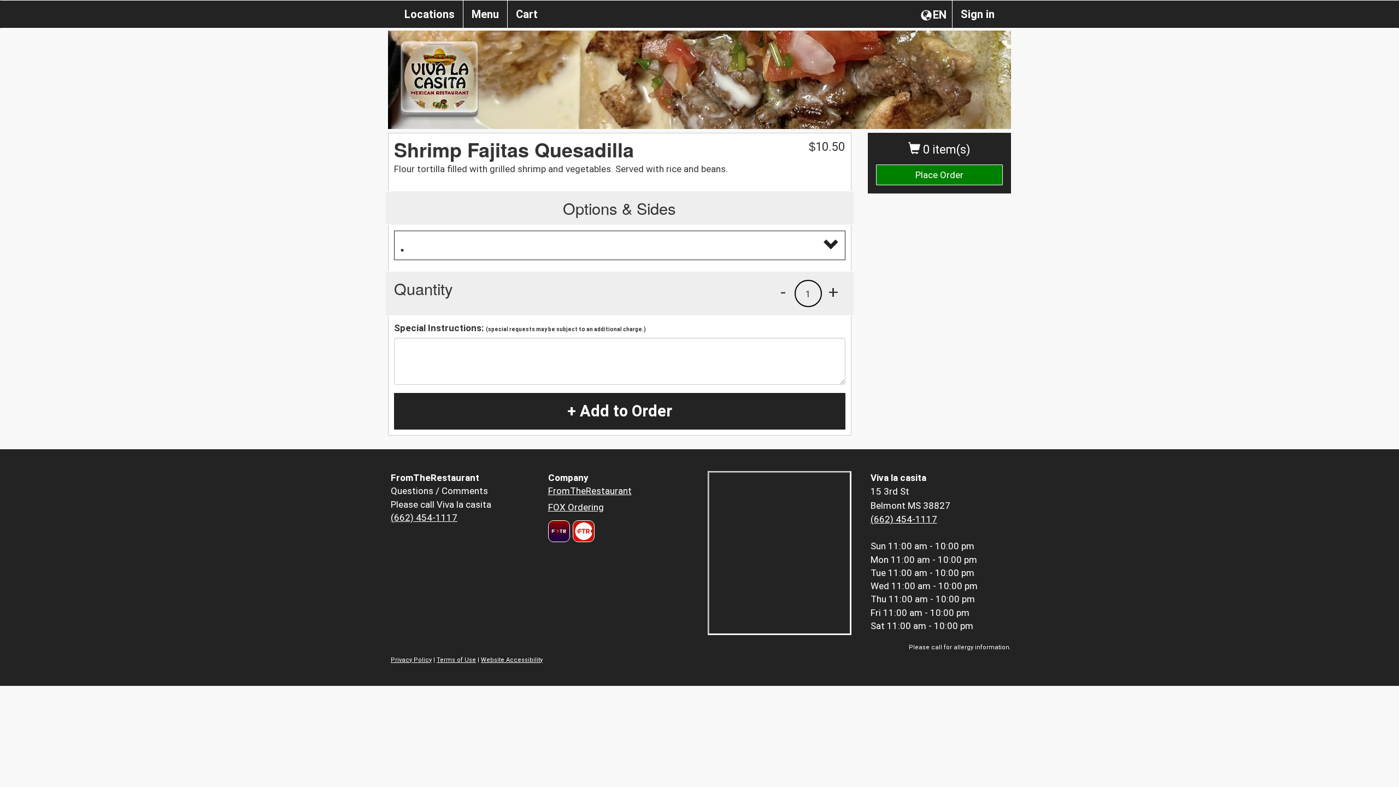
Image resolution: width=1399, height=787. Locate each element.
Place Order (939, 174)
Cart (527, 14)
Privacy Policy (411, 659)
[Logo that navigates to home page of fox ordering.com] (582, 531)
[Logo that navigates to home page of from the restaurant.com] (559, 531)
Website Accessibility (512, 659)
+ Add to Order (619, 411)
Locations (429, 14)
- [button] (783, 291)
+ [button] (833, 291)
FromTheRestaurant (590, 490)
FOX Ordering (576, 507)
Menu (485, 14)
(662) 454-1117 (424, 517)
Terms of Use (456, 659)
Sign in (978, 14)
